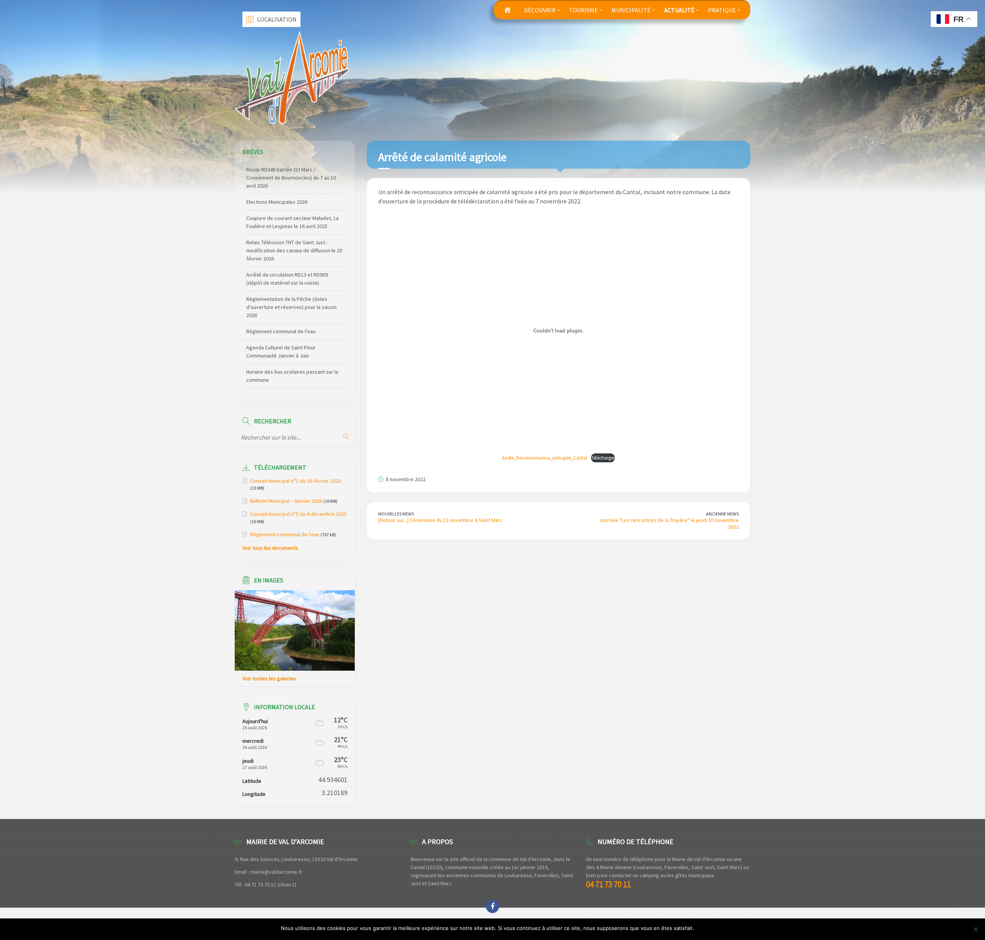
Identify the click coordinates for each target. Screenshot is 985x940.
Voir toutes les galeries (269, 678)
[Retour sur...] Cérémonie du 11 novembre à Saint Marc (440, 520)
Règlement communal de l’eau (281, 298)
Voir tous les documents (270, 547)
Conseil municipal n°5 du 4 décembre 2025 (298, 513)
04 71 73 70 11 (608, 884)
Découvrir (540, 10)
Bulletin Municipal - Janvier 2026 (286, 500)
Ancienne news (722, 514)
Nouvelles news (396, 514)
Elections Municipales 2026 (276, 169)
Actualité (679, 10)
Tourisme (583, 10)
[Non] (975, 929)
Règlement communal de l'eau (284, 534)
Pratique (722, 10)
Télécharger (603, 458)
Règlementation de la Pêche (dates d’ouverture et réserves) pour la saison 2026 (291, 274)
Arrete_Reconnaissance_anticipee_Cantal (544, 458)
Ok (701, 928)
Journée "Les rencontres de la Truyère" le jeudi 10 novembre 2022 (669, 523)
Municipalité (631, 10)
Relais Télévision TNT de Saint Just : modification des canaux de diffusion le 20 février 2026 (294, 218)
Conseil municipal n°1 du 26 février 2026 (295, 480)
